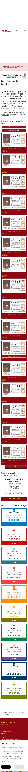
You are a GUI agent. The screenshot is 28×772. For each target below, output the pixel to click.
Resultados (3, 726)
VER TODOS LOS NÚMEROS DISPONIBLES (16, 467)
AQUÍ (7, 761)
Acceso (19, 30)
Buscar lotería (14, 127)
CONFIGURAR (15, 758)
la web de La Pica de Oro (17, 108)
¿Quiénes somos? (5, 724)
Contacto (3, 727)
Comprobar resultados (14, 498)
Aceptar (5, 767)
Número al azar (14, 130)
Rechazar (19, 767)
